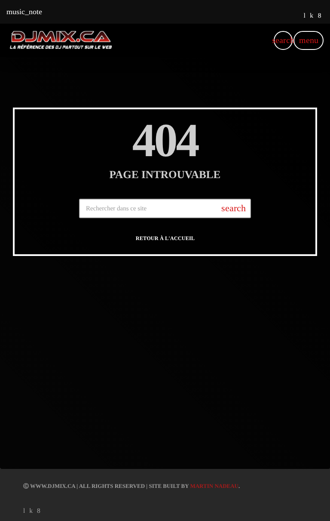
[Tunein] (304, 16)
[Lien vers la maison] (60, 40)
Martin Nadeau (214, 486)
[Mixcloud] (311, 16)
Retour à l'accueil (165, 238)
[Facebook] (319, 16)
